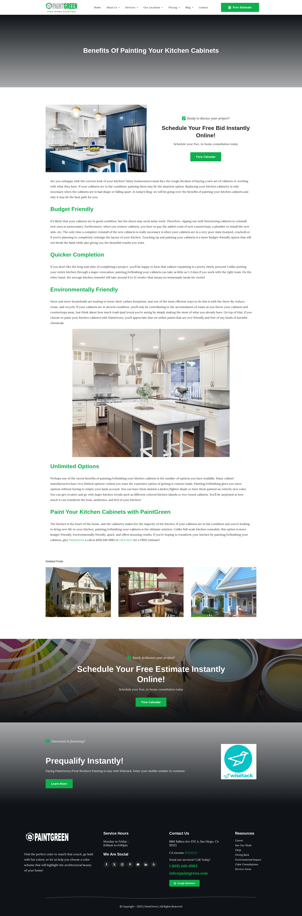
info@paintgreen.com (188, 873)
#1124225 (191, 853)
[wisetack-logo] (238, 745)
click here (126, 540)
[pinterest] (130, 864)
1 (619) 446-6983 (183, 866)
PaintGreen (76, 540)
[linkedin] (146, 864)
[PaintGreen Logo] (61, 4)
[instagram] (122, 864)
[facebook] (106, 864)
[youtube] (138, 864)
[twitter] (114, 864)
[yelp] (154, 864)
